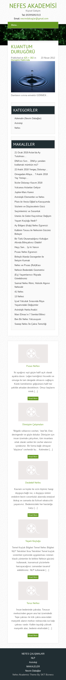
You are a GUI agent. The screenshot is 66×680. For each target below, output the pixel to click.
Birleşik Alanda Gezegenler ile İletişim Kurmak (29, 258)
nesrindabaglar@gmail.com (34, 18)
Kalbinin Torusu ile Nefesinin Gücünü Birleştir (33, 232)
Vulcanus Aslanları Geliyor (27, 187)
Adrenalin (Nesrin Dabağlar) (28, 118)
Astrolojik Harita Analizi (26, 309)
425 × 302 (29, 58)
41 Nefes (19, 291)
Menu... (15, 25)
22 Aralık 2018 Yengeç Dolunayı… (31, 169)
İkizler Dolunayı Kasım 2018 (28, 182)
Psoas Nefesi (33, 365)
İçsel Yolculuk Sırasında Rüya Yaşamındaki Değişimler (29, 303)
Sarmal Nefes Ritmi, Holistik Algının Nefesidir (32, 285)
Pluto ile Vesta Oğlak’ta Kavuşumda (32, 201)
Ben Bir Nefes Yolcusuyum (28, 319)
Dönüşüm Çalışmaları (33, 424)
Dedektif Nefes (33, 482)
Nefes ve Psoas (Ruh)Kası (28, 265)
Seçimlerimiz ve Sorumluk (27, 211)
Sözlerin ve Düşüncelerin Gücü (30, 206)
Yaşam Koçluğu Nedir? (26, 220)
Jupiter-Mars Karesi (24, 192)
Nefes (17, 128)
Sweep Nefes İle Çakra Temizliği (30, 324)
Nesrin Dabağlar (33, 670)
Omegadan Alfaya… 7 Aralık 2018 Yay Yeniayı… (31, 176)
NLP (33, 658)
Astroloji (19, 123)
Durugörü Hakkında (20, 60)
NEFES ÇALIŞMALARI (33, 654)
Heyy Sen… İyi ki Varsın (27, 247)
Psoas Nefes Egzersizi (26, 252)
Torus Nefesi (33, 603)
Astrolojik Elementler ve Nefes (29, 197)
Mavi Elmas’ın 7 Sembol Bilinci (30, 314)
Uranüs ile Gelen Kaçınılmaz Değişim (33, 216)
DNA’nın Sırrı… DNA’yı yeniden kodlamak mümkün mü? (30, 163)
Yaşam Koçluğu (33, 541)
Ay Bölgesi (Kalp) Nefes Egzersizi (31, 225)
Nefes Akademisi (33, 6)
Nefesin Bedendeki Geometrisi (29, 270)
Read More (33, 398)
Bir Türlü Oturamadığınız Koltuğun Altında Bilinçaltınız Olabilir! (31, 240)
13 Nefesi (19, 296)
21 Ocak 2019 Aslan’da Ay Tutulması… (27, 154)
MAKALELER (33, 666)
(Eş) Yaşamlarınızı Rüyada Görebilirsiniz (28, 276)
